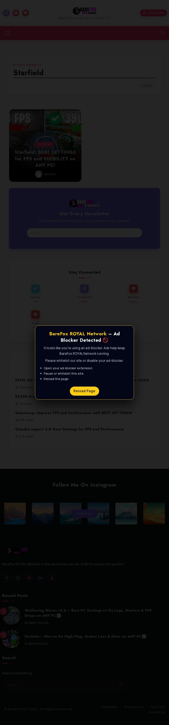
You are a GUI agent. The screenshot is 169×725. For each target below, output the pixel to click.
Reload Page (84, 391)
